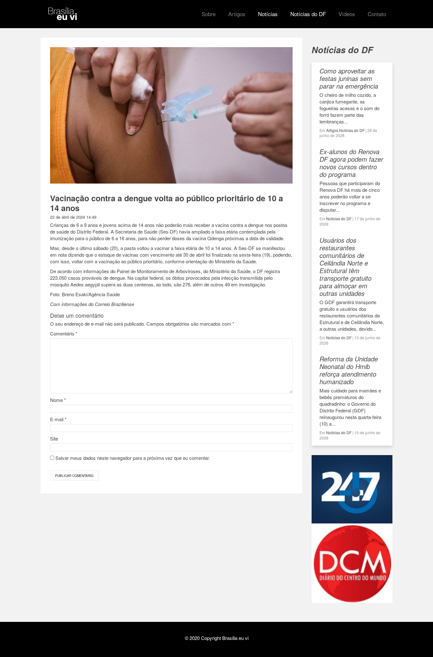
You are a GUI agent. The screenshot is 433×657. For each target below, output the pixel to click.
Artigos (332, 130)
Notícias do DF (352, 130)
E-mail (58, 419)
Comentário (63, 333)
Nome (58, 400)
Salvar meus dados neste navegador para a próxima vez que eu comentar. (132, 457)
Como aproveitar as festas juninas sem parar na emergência (349, 78)
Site (54, 438)
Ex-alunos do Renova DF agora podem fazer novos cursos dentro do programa (351, 163)
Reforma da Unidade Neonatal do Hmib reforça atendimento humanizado (349, 370)
